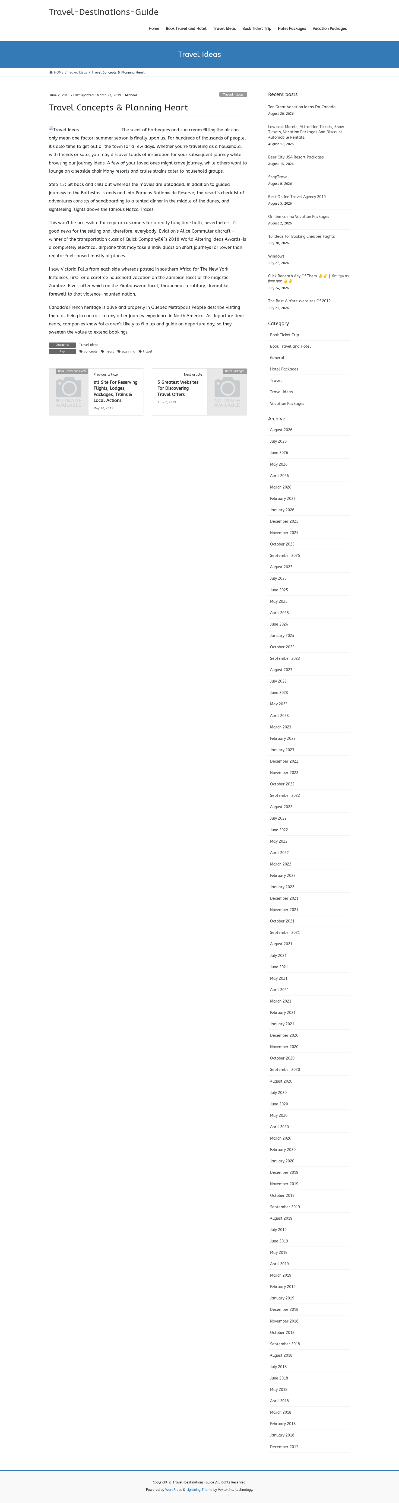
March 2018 (280, 1412)
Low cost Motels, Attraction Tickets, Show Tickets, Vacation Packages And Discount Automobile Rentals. (306, 132)
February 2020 (283, 1149)
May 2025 (278, 601)
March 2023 (280, 727)
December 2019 (284, 1172)
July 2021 (278, 955)
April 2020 (279, 1127)
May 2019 (278, 1252)
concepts (91, 351)
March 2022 (280, 864)
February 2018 (283, 1424)
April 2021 (279, 990)
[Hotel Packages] (227, 380)
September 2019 (285, 1207)
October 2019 (282, 1195)
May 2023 (278, 704)
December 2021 (284, 898)
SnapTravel (278, 177)
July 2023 (278, 681)
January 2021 (282, 1024)
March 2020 (280, 1138)
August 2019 (281, 1218)
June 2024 (279, 624)
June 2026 (279, 453)
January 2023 (282, 750)
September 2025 (285, 555)
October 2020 (282, 1058)
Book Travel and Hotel (290, 346)
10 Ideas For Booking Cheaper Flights (301, 236)
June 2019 (279, 1241)
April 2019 (279, 1264)
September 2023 (285, 658)
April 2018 (279, 1401)
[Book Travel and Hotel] (68, 380)
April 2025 (279, 613)
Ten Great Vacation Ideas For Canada (302, 107)
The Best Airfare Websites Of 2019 (299, 301)
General (277, 358)
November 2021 (284, 910)
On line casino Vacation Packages (298, 216)
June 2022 (279, 830)
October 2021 (282, 921)
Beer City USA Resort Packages (296, 157)
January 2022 (282, 887)
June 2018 (279, 1378)
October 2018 (282, 1332)
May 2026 (278, 464)
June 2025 (279, 590)
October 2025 (282, 544)
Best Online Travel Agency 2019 (297, 197)
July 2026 (278, 441)
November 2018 (284, 1321)
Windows (276, 256)
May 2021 (278, 978)
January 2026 (282, 510)
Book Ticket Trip (284, 335)
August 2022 (281, 807)
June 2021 (279, 967)
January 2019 (282, 1298)
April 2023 (279, 716)
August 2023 (281, 670)
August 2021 (281, 944)
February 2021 (283, 1012)
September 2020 (285, 1069)
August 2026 (281, 430)
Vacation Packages (287, 403)
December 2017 (284, 1447)
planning (128, 351)
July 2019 (278, 1230)
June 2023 (279, 692)
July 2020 (278, 1092)
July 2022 (278, 818)
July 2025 (278, 578)
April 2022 (279, 853)
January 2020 (282, 1161)
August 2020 (281, 1081)
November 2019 (284, 1184)
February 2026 (283, 498)
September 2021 (285, 932)
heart (110, 351)
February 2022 (283, 875)
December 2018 (284, 1309)
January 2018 (282, 1435)
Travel (276, 380)
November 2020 (284, 1047)
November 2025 (284, 533)
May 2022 (278, 841)
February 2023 (283, 738)
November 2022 (284, 772)
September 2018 (285, 1344)
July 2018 (278, 1367)
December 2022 (284, 761)
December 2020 (284, 1035)
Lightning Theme (199, 1490)
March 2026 (280, 487)
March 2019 (280, 1275)
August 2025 (281, 567)
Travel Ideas (233, 95)
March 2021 (280, 1001)
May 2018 (278, 1389)
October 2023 (282, 647)
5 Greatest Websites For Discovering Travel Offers (177, 388)
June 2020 (279, 1104)
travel (147, 351)
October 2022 (282, 784)
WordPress (173, 1490)
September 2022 (285, 795)
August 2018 (281, 1355)
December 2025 (284, 521)
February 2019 (283, 1287)
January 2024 (282, 635)
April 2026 (279, 476)
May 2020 (278, 1115)
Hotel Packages (284, 369)
